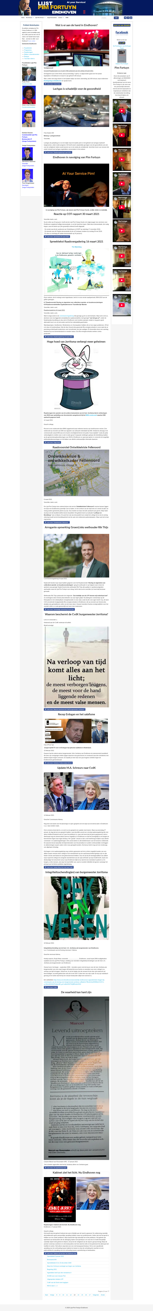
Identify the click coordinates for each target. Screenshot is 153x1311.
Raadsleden (28, 48)
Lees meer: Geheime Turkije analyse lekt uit (59, 763)
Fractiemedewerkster (28, 107)
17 (90, 1295)
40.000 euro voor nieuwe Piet (56, 1276)
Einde (103, 1295)
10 (63, 1295)
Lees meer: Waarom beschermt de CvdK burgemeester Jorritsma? (65, 709)
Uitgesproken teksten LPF (55, 1279)
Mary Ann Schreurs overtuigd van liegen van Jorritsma (64, 1266)
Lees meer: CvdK (52, 987)
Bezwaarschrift (51, 1259)
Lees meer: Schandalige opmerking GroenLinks (60, 609)
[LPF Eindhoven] (72, 7)
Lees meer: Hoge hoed (53, 442)
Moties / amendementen (31, 54)
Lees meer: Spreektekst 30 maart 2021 (58, 236)
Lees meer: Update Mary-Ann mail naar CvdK (60, 867)
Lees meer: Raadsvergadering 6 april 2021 (59, 152)
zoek (116, 17)
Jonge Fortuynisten (28, 165)
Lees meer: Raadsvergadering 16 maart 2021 (60, 336)
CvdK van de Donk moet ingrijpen (57, 1282)
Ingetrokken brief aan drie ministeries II (59, 1272)
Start (46, 1295)
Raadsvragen (28, 52)
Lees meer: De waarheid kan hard (56, 1167)
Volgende (96, 1295)
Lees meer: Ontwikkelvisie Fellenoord (58, 522)
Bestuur (26, 56)
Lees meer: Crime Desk (53, 84)
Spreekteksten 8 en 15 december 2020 (59, 1263)
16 (86, 1295)
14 (78, 1295)
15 (82, 1295)
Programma (28, 50)
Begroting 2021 (52, 1269)
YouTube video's (29, 58)
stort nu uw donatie (122, 25)
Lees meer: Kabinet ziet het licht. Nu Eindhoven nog (61, 1253)
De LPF (122, 43)
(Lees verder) (31, 41)
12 (71, 1295)
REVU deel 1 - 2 (52, 1286)
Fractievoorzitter (27, 84)
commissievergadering (66, 316)
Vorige (52, 1295)
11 (67, 1295)
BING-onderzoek (91, 415)
